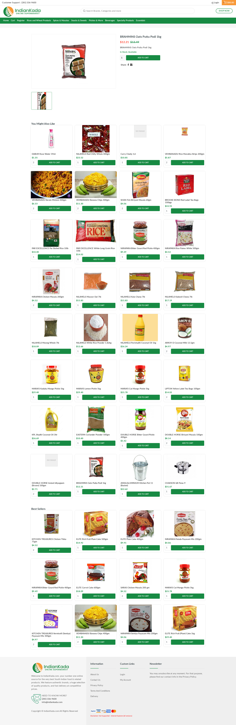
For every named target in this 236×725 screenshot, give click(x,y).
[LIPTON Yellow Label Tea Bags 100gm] (185, 373)
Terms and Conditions (100, 691)
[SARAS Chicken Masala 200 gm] (140, 572)
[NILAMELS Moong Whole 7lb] (51, 327)
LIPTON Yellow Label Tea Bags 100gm (182, 389)
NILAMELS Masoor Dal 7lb (88, 297)
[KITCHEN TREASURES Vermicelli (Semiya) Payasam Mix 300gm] (51, 618)
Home (6, 21)
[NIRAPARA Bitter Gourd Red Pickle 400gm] (140, 233)
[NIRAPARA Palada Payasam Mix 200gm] (185, 524)
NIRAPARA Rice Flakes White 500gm (182, 248)
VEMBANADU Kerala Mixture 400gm (49, 200)
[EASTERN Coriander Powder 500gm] (96, 419)
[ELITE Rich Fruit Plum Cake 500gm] (96, 524)
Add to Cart (143, 58)
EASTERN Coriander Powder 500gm (93, 435)
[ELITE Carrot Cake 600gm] (96, 572)
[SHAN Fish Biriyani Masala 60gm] (140, 184)
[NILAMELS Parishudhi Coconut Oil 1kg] (140, 327)
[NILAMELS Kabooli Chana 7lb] (185, 281)
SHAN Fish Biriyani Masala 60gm (136, 200)
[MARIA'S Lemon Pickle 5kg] (96, 373)
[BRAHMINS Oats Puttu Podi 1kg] (96, 467)
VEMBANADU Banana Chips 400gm (92, 200)
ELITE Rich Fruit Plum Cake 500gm (92, 539)
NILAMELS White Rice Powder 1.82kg (93, 343)
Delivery (94, 696)
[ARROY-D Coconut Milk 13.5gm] (185, 327)
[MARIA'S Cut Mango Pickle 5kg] (140, 373)
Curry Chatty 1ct (128, 154)
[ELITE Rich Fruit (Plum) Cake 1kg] (185, 618)
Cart (13, 21)
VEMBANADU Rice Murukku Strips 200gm (184, 154)
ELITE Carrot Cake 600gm (88, 588)
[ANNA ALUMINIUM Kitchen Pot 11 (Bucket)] (140, 467)
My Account (125, 680)
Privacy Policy (96, 685)
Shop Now (224, 11)
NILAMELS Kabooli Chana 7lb (178, 297)
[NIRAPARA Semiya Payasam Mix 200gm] (140, 618)
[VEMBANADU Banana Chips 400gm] (96, 184)
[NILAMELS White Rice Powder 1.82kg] (96, 327)
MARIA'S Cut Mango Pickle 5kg (135, 389)
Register (21, 21)
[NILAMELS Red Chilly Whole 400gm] (96, 138)
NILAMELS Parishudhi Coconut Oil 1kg (138, 343)
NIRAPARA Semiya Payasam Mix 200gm (139, 634)
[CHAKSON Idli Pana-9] (185, 467)
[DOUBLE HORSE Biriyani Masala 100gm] (185, 419)
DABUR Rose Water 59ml (44, 154)
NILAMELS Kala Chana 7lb (133, 297)
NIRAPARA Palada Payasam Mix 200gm (183, 539)
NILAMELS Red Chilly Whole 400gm (93, 154)
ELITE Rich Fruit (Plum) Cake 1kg (180, 634)
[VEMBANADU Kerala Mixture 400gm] (51, 184)
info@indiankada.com (52, 702)
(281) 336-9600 (49, 699)
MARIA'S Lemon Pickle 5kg (88, 389)
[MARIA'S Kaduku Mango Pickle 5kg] (51, 373)
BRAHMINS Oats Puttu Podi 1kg (91, 483)
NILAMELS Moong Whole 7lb (45, 343)
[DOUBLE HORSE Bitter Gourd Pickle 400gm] (140, 419)
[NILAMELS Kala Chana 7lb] (140, 281)
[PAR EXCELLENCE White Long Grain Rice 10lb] (96, 231)
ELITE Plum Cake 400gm (132, 539)
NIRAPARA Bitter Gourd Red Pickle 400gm (140, 248)
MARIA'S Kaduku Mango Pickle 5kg (48, 389)
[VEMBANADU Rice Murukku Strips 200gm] (185, 131)
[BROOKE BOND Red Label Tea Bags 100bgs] (185, 184)
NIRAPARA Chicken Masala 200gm (48, 297)
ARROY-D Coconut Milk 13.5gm (179, 343)
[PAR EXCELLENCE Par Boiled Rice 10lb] (51, 233)
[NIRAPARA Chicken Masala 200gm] (51, 281)
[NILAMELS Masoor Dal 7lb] (96, 281)
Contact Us (95, 680)
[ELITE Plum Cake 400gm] (140, 524)
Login (216, 3)
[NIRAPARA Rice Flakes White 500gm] (185, 233)
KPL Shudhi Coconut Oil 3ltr (44, 435)
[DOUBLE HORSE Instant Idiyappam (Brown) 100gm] (51, 460)
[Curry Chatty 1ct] (140, 131)
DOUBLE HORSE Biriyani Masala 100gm (184, 435)
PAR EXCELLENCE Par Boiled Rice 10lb (50, 248)
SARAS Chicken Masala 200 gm (135, 588)
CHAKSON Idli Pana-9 (175, 483)
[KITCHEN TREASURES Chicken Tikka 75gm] (51, 524)
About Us (94, 675)
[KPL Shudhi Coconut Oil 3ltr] (51, 419)
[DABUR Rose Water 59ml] (51, 138)
